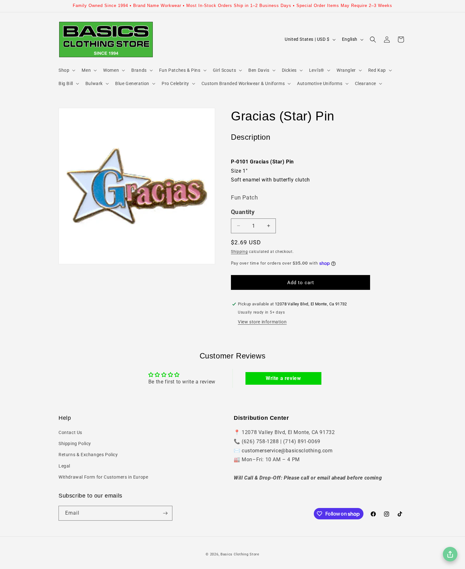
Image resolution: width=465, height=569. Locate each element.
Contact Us (70, 432)
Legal (64, 465)
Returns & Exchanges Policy (88, 454)
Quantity (243, 212)
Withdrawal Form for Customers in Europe (103, 477)
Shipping (239, 251)
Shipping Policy (75, 443)
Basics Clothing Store (239, 554)
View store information (262, 321)
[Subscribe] (165, 513)
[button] (66, 70)
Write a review (283, 378)
